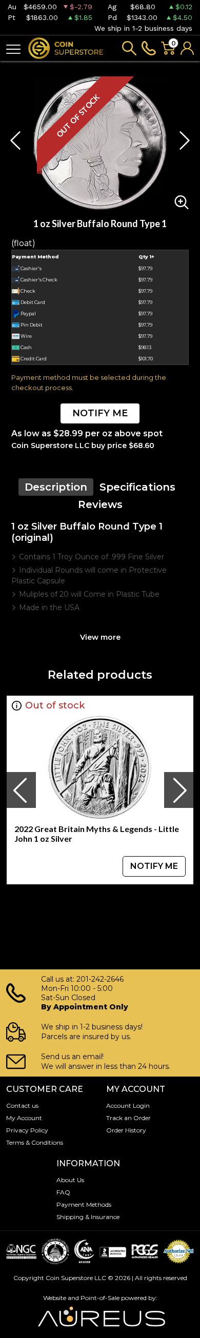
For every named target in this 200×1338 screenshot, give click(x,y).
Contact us (22, 1105)
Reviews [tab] (100, 504)
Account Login (128, 1105)
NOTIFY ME (100, 413)
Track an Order (128, 1118)
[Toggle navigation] (13, 48)
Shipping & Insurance (87, 1217)
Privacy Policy (27, 1130)
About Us (70, 1180)
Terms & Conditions (34, 1142)
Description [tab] (56, 487)
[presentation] (21, 790)
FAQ (63, 1192)
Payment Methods (83, 1204)
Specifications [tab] (137, 487)
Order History (126, 1130)
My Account (24, 1118)
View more (100, 637)
